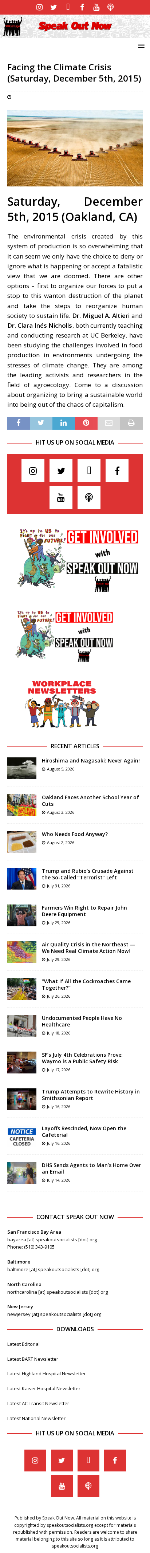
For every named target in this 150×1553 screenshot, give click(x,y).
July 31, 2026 (58, 885)
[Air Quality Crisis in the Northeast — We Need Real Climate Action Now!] (21, 952)
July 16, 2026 (58, 1106)
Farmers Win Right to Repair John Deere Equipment (84, 911)
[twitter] (53, 7)
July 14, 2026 (58, 1180)
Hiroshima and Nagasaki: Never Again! (91, 760)
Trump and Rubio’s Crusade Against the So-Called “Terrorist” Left (88, 874)
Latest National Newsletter (36, 1418)
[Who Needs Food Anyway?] (21, 842)
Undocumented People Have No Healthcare (82, 1021)
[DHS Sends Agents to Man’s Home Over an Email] (21, 1173)
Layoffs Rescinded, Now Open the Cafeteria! (84, 1131)
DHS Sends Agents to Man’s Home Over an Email (91, 1168)
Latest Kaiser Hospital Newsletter (43, 1388)
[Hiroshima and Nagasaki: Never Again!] (21, 768)
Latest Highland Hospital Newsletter (46, 1373)
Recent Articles (75, 746)
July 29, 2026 (58, 922)
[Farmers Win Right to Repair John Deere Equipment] (21, 915)
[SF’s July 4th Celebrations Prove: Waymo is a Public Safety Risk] (21, 1062)
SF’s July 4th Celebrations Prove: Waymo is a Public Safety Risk (82, 1058)
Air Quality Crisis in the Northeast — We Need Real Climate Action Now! (88, 947)
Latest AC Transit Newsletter (38, 1403)
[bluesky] (68, 7)
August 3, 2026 (60, 812)
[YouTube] (96, 7)
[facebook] (82, 7)
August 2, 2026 (60, 842)
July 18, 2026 (58, 1033)
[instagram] (39, 7)
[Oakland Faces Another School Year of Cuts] (21, 805)
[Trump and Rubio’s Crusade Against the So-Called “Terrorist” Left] (21, 879)
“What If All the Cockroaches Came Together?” (86, 984)
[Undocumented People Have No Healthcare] (21, 1026)
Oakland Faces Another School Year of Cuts (90, 800)
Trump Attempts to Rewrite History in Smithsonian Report (91, 1094)
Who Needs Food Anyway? (75, 834)
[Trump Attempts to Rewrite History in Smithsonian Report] (21, 1099)
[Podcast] (110, 7)
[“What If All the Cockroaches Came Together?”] (21, 989)
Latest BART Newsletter (32, 1359)
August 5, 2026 (60, 769)
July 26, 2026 (58, 996)
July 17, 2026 (58, 1069)
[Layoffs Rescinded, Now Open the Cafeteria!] (21, 1136)
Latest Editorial (23, 1344)
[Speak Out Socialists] (75, 33)
